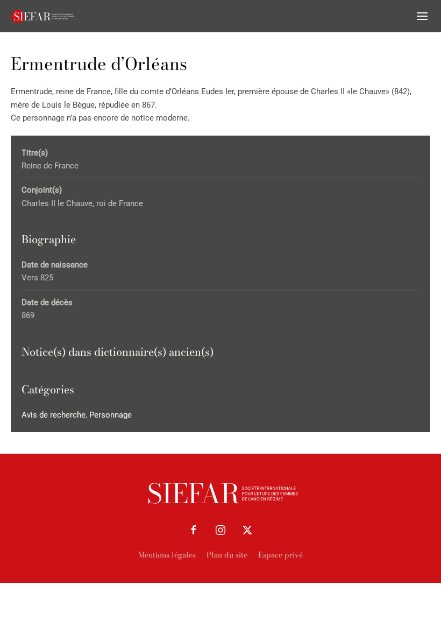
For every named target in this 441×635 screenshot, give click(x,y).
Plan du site (227, 555)
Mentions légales (167, 555)
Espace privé (280, 555)
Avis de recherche (54, 415)
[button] (422, 16)
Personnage (110, 415)
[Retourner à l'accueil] (43, 16)
